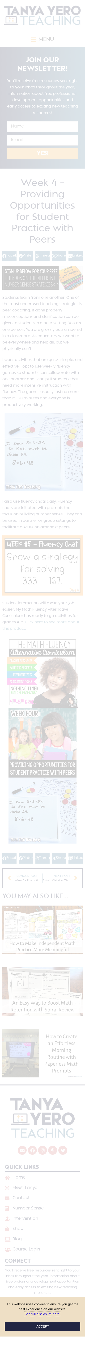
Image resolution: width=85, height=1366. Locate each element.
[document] (42, 683)
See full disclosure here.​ (42, 1314)
